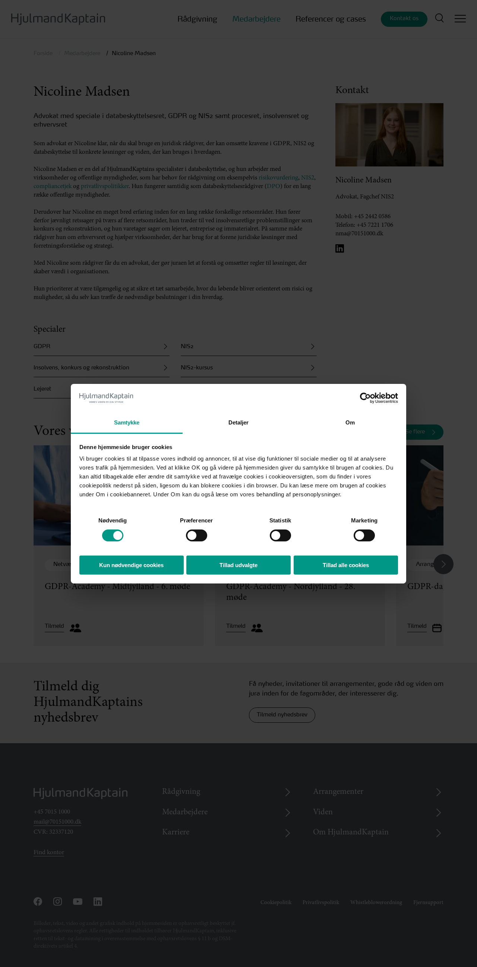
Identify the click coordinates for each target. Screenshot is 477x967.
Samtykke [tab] (127, 422)
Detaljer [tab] (238, 422)
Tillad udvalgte (238, 565)
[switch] (190, 533)
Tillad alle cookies (346, 565)
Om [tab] (350, 422)
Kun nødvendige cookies (131, 565)
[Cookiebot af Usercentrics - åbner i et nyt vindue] (365, 398)
